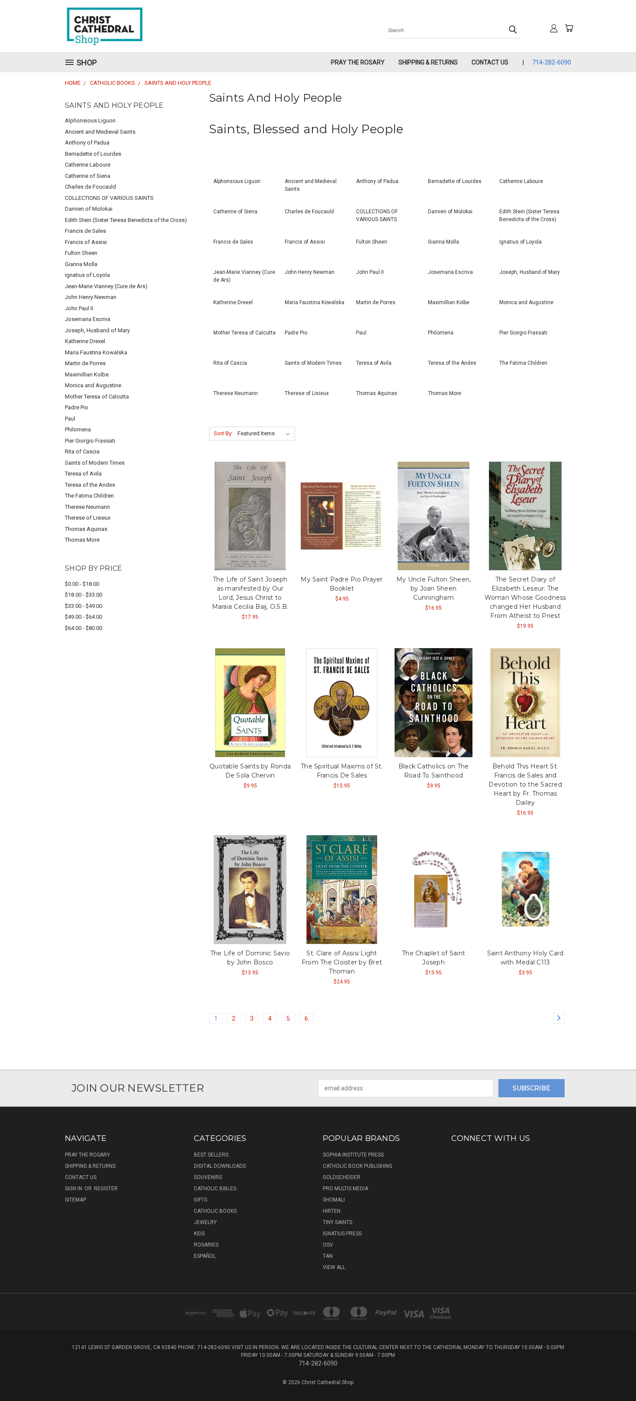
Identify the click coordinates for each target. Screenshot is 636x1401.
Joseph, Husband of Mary (97, 330)
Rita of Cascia (82, 451)
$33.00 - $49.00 (83, 606)
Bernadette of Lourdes (93, 154)
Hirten (331, 1211)
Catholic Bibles (215, 1189)
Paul (70, 418)
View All (334, 1267)
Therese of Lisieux (87, 517)
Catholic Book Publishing (357, 1166)
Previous (613, 1374)
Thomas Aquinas (86, 529)
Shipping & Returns (428, 62)
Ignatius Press (342, 1234)
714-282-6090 (551, 62)
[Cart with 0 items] (569, 28)
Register (106, 1189)
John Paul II (79, 308)
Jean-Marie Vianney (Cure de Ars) (106, 286)
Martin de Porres (85, 363)
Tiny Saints (337, 1222)
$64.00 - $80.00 (83, 628)
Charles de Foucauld (90, 186)
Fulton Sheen (81, 253)
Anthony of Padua (87, 142)
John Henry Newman (90, 297)
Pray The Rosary (358, 62)
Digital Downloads (220, 1166)
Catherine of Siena (87, 176)
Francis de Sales (85, 231)
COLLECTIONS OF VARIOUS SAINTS (109, 198)
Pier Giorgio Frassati (90, 440)
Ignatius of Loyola (87, 275)
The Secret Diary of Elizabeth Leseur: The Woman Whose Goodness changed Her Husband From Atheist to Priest (525, 597)
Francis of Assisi (86, 242)
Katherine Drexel (85, 341)
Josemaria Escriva (87, 319)
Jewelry (205, 1222)
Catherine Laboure (87, 164)
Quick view (250, 514)
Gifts (200, 1200)
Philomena (78, 429)
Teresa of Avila (83, 473)
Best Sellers (211, 1155)
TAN (328, 1256)
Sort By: (223, 433)
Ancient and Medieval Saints (100, 132)
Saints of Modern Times (95, 463)
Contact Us (490, 62)
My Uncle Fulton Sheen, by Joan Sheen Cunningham (433, 588)
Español (205, 1256)
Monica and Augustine (93, 385)
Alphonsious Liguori (90, 120)
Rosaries (206, 1245)
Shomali (334, 1200)
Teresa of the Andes (90, 485)
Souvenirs (208, 1177)
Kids (199, 1234)
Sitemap (75, 1200)
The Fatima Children (89, 495)
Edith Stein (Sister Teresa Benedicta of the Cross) (126, 220)
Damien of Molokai (88, 209)
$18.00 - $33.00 (83, 594)
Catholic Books (215, 1211)
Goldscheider (341, 1177)
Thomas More (82, 540)
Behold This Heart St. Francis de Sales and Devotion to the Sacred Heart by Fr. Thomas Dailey (525, 784)
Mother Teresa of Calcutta (97, 396)
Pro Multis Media (345, 1189)
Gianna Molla (81, 264)
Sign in (74, 1189)
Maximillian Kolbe (87, 374)
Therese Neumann (87, 507)
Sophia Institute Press (353, 1155)
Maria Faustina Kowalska (96, 352)
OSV (328, 1245)
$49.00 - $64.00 (83, 617)
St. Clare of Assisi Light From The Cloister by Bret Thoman (342, 962)
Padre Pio (76, 407)
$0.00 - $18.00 (82, 584)
